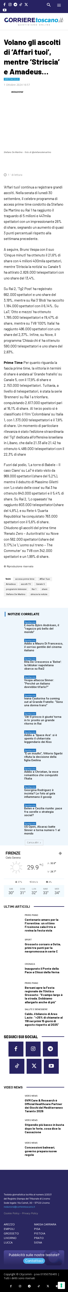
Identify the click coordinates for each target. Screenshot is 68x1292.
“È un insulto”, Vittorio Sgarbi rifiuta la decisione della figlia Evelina (43, 757)
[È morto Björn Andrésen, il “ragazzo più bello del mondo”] (13, 626)
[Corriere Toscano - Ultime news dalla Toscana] (34, 21)
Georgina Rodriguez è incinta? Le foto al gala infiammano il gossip (39, 793)
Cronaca (30, 964)
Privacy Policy (30, 1213)
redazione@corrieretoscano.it (19, 1206)
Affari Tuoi (45, 579)
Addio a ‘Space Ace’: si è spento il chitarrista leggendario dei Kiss (40, 738)
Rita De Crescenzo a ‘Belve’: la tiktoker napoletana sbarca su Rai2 (43, 665)
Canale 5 (40, 584)
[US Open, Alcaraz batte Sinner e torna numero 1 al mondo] (13, 828)
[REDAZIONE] (7, 92)
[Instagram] (10, 5)
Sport (28, 940)
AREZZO (9, 1224)
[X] (26, 5)
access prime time (24, 579)
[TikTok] (21, 5)
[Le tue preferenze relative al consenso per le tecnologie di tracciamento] (61, 1285)
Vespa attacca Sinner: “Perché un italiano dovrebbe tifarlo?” (39, 683)
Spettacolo (12, 79)
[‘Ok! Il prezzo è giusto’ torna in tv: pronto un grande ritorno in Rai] (13, 718)
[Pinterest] (37, 163)
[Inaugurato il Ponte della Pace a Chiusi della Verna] (13, 968)
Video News (31, 1096)
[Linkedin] (54, 163)
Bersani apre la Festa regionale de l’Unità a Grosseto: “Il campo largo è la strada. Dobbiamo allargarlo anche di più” (44, 995)
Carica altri (33, 842)
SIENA (38, 1242)
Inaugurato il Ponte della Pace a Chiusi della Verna (42, 970)
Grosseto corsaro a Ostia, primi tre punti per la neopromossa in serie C (43, 947)
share (44, 589)
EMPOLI (9, 1229)
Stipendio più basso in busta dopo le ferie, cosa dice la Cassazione (44, 1128)
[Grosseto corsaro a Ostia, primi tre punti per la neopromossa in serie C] (13, 946)
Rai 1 (34, 589)
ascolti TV (26, 584)
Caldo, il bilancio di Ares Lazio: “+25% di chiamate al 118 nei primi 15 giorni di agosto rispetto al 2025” (44, 1019)
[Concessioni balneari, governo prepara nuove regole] (13, 1149)
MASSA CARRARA (45, 1224)
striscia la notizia (39, 594)
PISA (37, 1229)
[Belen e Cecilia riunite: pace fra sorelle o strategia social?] (13, 809)
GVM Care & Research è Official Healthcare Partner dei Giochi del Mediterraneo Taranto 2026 (44, 1105)
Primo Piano (31, 915)
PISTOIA (39, 1233)
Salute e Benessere (36, 1009)
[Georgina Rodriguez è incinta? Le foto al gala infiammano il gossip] (13, 791)
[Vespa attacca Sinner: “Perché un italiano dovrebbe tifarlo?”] (13, 681)
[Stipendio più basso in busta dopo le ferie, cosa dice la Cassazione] (13, 1127)
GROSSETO (11, 1233)
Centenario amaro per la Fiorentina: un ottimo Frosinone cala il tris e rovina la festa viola (41, 925)
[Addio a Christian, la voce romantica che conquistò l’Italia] (13, 773)
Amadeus (11, 584)
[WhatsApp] (45, 163)
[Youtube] (4, 10)
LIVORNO (10, 1238)
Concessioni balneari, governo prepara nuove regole (41, 1150)
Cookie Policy (11, 1213)
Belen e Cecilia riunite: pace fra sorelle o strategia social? (43, 812)
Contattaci (34, 1261)
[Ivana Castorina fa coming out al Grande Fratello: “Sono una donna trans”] (13, 699)
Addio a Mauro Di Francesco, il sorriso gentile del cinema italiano (43, 647)
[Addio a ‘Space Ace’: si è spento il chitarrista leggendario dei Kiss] (13, 736)
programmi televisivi (16, 589)
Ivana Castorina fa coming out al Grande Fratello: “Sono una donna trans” (43, 702)
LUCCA (8, 1242)
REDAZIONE (17, 91)
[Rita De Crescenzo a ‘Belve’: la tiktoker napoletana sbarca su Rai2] (13, 663)
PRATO (39, 1238)
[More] (63, 163)
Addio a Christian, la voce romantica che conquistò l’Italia (41, 775)
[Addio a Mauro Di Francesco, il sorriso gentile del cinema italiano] (13, 644)
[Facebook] (4, 5)
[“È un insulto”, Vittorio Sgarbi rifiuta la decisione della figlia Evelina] (13, 754)
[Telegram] (15, 5)
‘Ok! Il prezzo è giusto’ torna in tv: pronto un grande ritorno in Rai (42, 720)
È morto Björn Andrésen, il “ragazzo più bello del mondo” (41, 629)
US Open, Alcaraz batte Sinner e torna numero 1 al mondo (42, 830)
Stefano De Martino (15, 594)
